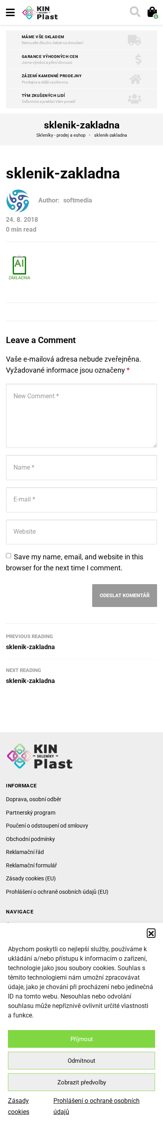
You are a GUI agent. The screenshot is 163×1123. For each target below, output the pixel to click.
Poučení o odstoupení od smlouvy (47, 825)
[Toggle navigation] (10, 12)
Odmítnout (81, 1060)
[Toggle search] (134, 12)
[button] (151, 933)
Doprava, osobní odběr (33, 799)
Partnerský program (30, 812)
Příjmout (81, 1039)
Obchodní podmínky (30, 839)
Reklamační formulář (31, 865)
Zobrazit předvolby (81, 1082)
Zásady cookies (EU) (31, 878)
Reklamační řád (25, 852)
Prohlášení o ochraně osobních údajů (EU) (57, 892)
